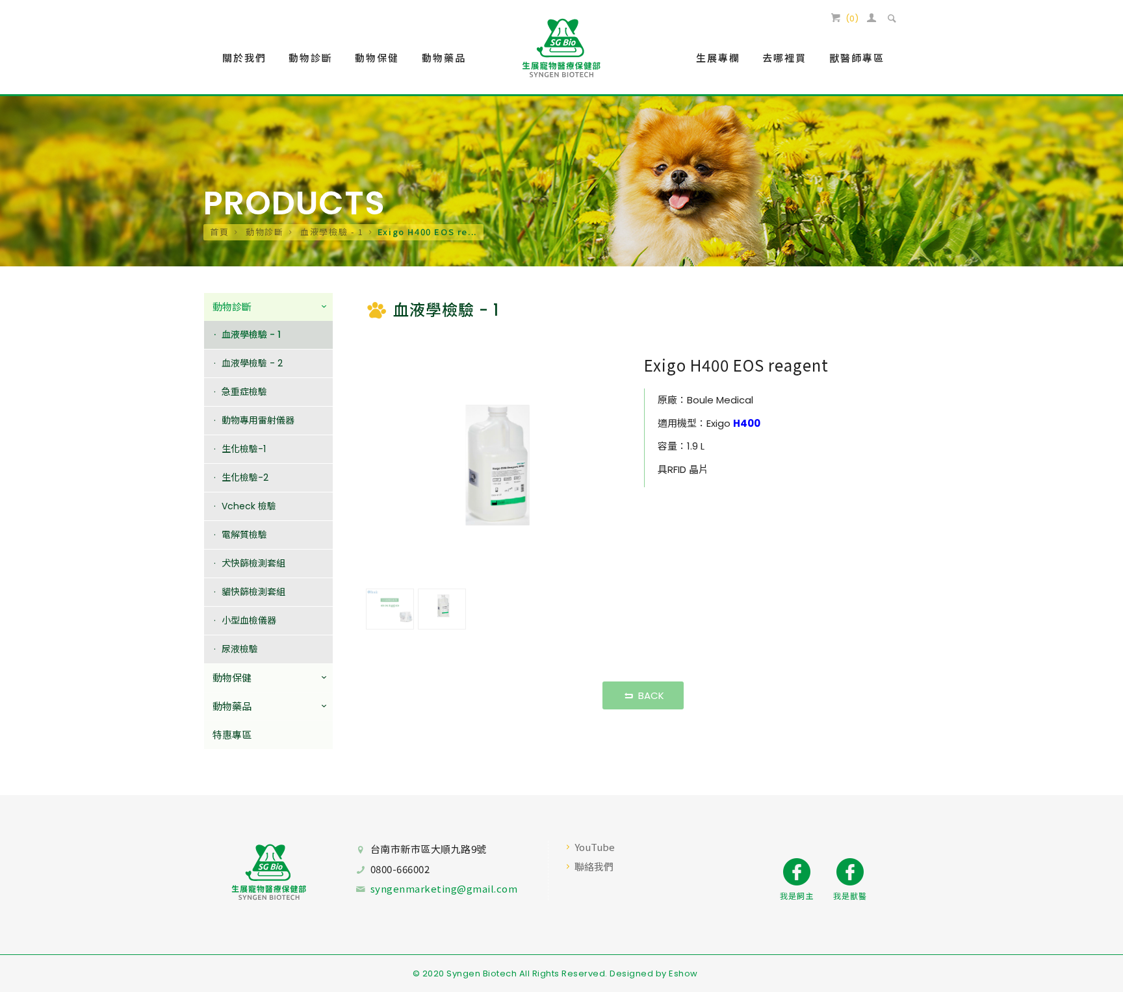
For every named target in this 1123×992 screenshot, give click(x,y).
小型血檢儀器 (249, 620)
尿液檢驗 (240, 648)
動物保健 (232, 678)
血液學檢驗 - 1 (331, 231)
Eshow (683, 973)
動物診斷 (262, 231)
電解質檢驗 (244, 534)
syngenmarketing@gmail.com (444, 888)
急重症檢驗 (244, 391)
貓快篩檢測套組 (253, 591)
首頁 (219, 231)
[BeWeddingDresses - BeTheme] (561, 47)
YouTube (594, 847)
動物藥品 (232, 706)
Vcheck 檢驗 (249, 506)
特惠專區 (232, 735)
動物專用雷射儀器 (258, 420)
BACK (650, 695)
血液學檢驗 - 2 (252, 363)
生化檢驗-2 (245, 477)
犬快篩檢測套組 (253, 563)
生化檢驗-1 (244, 448)
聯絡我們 (593, 866)
